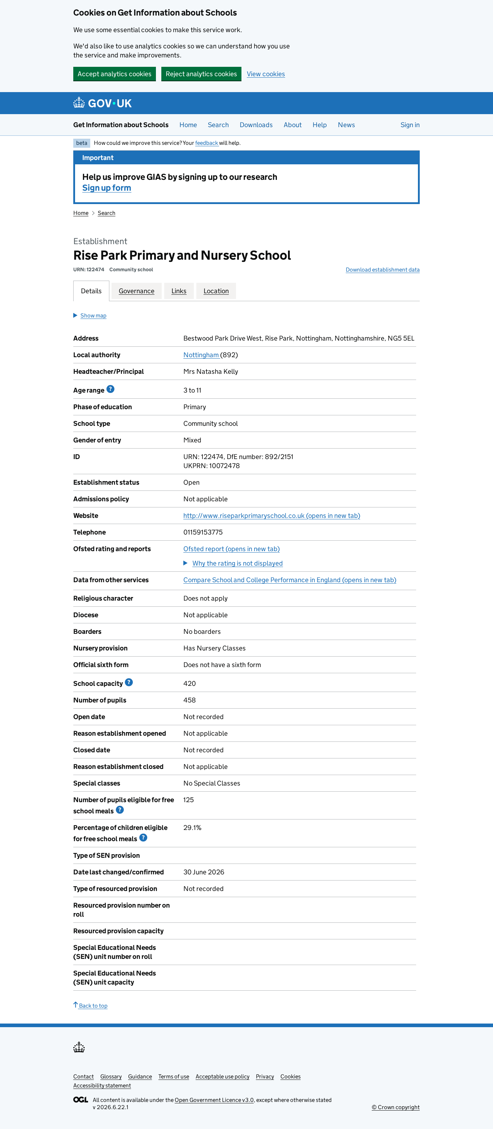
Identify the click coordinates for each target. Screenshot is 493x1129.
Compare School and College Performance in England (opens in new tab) (289, 580)
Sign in (410, 125)
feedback (207, 142)
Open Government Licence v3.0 (214, 1099)
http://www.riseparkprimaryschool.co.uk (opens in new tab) (271, 515)
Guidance (140, 1076)
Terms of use (173, 1076)
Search (218, 125)
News (346, 125)
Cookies (290, 1076)
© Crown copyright (396, 1107)
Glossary (111, 1076)
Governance (136, 291)
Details (91, 291)
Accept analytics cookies (115, 74)
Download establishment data (383, 269)
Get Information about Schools (121, 125)
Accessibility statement (102, 1085)
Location (216, 291)
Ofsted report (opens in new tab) (231, 549)
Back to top (93, 1005)
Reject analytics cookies (201, 74)
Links (179, 291)
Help (320, 125)
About (293, 125)
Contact (83, 1076)
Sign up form (106, 187)
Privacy (265, 1076)
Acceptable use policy (222, 1076)
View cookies (266, 73)
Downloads (256, 125)
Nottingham (201, 355)
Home (188, 125)
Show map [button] (93, 315)
